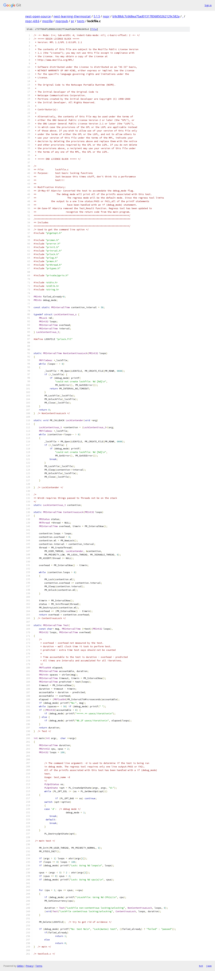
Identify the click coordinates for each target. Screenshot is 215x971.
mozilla (47, 21)
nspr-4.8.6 (32, 21)
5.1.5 (97, 16)
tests (80, 21)
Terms (38, 965)
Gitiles (20, 965)
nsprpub (61, 21)
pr (72, 21)
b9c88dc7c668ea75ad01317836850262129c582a (146, 16)
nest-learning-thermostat (72, 16)
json (209, 965)
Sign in (208, 5)
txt (201, 965)
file (94, 29)
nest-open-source (38, 16)
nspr (106, 16)
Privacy (29, 965)
